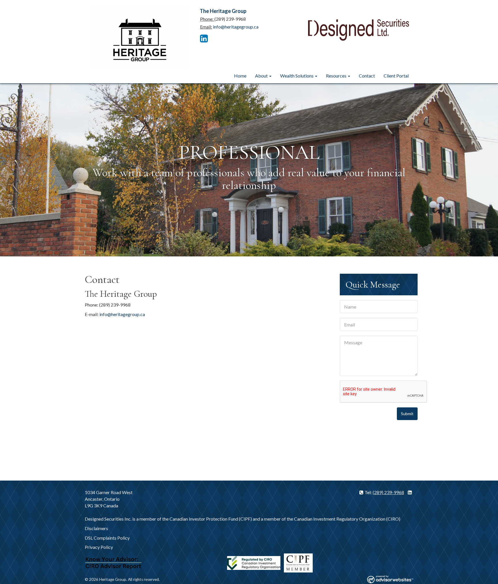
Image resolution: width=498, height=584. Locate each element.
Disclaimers (96, 528)
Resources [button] (336, 75)
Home (240, 75)
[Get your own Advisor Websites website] (390, 579)
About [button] (262, 75)
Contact (367, 75)
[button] (37, 170)
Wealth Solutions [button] (297, 75)
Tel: (369, 492)
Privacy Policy (99, 547)
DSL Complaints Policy (107, 537)
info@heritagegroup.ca (236, 26)
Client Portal (396, 75)
